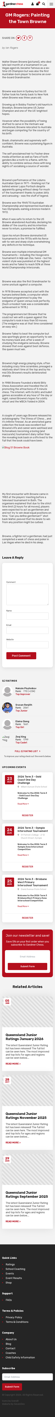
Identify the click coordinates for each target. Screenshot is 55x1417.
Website (10, 639)
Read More (12, 1063)
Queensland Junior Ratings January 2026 (24, 1037)
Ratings (10, 1264)
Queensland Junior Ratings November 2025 (26, 1116)
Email (9, 625)
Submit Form (27, 966)
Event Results (14, 1278)
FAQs (9, 1300)
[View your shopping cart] (37, 4)
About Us (11, 1339)
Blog (8, 1343)
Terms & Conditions (17, 1322)
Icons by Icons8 (10, 1400)
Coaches (11, 1353)
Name (9, 611)
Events (10, 1273)
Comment (11, 582)
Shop (9, 1282)
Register (27, 815)
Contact (10, 1348)
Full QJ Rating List (26, 751)
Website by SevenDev (13, 1404)
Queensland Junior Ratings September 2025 (27, 1195)
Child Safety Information (20, 1357)
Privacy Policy (14, 1317)
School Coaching (15, 1269)
